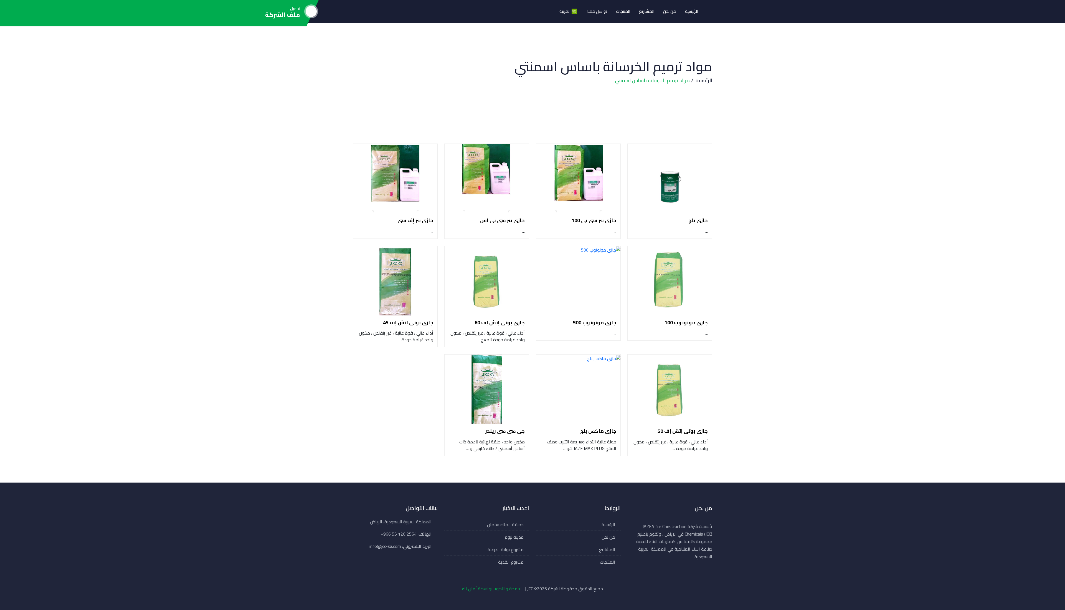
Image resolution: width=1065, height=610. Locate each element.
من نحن (669, 11)
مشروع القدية (511, 562)
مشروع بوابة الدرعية (506, 549)
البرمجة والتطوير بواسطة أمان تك (492, 588)
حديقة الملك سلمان (505, 524)
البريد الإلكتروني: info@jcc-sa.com (400, 546)
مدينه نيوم (514, 537)
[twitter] (534, 601)
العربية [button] (564, 11)
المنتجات (623, 11)
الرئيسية (691, 11)
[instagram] (521, 601)
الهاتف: (406, 534)
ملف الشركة (282, 15)
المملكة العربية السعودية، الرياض (401, 521)
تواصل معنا (597, 11)
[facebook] (546, 601)
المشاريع (646, 11)
